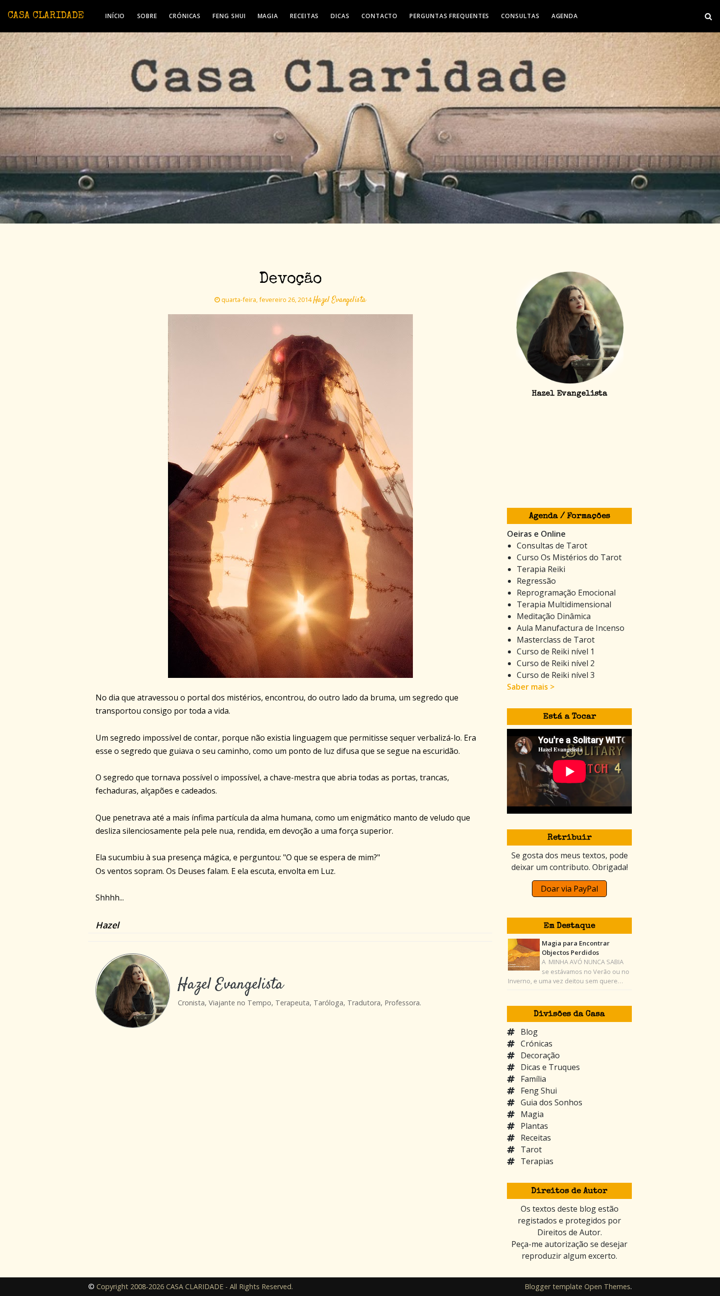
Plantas (534, 1126)
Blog (529, 1031)
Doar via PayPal (569, 888)
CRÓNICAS (185, 16)
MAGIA (268, 16)
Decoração (540, 1055)
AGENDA (565, 16)
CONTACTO (379, 16)
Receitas (536, 1137)
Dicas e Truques (550, 1067)
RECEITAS (304, 16)
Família (533, 1078)
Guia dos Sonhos (551, 1102)
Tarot (531, 1149)
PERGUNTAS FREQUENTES (449, 16)
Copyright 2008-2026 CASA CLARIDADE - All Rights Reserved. (194, 1286)
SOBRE (147, 16)
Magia (532, 1114)
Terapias (537, 1161)
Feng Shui (539, 1090)
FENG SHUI (229, 16)
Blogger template (553, 1286)
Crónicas (536, 1043)
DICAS (340, 16)
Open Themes (607, 1286)
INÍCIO (115, 16)
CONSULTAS (520, 16)
